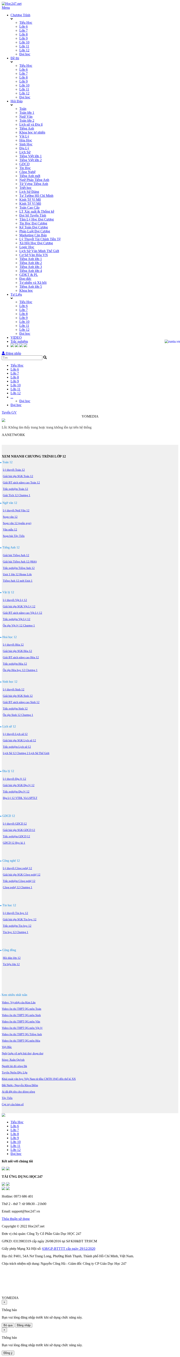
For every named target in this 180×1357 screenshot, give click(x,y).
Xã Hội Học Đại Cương (36, 243)
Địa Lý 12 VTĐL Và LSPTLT (20, 798)
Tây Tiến (7, 1098)
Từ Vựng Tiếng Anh (33, 184)
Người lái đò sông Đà (14, 1066)
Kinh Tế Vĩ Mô (30, 203)
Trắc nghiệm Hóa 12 (15, 663)
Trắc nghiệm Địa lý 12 (16, 791)
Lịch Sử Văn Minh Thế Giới (39, 251)
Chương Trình (20, 15)
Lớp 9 (23, 38)
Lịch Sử (25, 152)
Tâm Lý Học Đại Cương (36, 219)
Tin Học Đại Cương (33, 223)
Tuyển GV (9, 412)
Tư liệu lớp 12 (11, 964)
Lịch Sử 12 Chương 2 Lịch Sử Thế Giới (26, 753)
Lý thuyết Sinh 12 (13, 689)
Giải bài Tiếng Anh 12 (16, 555)
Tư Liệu (16, 294)
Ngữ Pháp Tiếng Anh (34, 180)
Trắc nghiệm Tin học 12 (17, 925)
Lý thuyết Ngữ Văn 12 (16, 510)
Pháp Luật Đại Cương (34, 231)
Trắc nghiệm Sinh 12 (15, 708)
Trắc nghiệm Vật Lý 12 (16, 619)
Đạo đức (25, 278)
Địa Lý (24, 148)
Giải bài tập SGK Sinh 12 (18, 695)
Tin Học (25, 168)
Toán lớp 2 (26, 120)
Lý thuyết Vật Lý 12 (15, 600)
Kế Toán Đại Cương (33, 227)
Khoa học (26, 290)
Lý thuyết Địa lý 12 (14, 778)
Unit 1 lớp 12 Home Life (17, 574)
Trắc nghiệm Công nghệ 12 (19, 881)
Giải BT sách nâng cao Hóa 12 (21, 657)
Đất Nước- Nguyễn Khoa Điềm (20, 1085)
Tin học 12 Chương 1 (15, 932)
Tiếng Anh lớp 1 (30, 259)
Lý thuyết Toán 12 (14, 469)
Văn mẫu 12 (10, 529)
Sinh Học (25, 144)
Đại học (24, 54)
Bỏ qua (8, 1325)
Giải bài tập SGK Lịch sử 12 (19, 740)
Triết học (25, 188)
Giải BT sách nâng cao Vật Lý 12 (22, 612)
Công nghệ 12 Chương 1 (17, 887)
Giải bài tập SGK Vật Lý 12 (19, 606)
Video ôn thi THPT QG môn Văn (21, 1021)
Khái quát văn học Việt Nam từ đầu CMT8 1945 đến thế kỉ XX (39, 1078)
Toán (22, 108)
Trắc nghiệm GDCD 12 (16, 836)
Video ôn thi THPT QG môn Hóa (21, 1040)
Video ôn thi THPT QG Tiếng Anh (22, 1034)
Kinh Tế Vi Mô (30, 199)
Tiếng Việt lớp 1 (30, 156)
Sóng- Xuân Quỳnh (13, 1059)
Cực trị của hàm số (13, 1104)
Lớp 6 (23, 26)
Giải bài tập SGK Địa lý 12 (18, 785)
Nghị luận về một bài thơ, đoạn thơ (22, 1053)
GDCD (24, 164)
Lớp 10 (24, 42)
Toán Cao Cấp (29, 207)
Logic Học (26, 247)
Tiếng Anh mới (29, 176)
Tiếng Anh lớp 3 (30, 267)
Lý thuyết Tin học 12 (15, 913)
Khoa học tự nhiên (32, 132)
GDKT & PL (28, 275)
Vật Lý (24, 136)
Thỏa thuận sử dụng (16, 1219)
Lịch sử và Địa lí (31, 124)
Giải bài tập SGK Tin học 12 (19, 919)
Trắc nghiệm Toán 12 (15, 488)
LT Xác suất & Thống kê (36, 211)
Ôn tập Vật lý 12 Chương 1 (19, 625)
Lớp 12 (24, 50)
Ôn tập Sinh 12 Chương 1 (18, 714)
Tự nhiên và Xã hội (33, 282)
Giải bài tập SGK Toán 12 (18, 476)
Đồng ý (8, 1353)
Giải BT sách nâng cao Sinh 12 (21, 702)
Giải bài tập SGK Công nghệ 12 (21, 874)
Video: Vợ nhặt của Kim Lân (19, 1002)
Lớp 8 (23, 34)
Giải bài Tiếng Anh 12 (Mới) (20, 561)
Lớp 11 (24, 46)
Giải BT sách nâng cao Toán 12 (21, 482)
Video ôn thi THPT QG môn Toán (21, 1008)
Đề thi (15, 58)
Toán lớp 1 (26, 112)
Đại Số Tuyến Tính (32, 215)
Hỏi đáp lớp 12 (12, 957)
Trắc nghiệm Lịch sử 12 (17, 746)
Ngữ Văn (25, 116)
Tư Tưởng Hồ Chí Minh (36, 195)
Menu (6, 7)
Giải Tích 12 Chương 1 (16, 495)
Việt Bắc (7, 1047)
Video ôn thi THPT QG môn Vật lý (22, 1028)
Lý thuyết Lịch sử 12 (15, 734)
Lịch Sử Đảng (29, 192)
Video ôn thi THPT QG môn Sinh (21, 1015)
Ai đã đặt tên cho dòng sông (18, 1091)
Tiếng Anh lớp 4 (30, 271)
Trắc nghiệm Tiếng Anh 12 (19, 568)
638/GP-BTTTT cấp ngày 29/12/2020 (68, 1248)
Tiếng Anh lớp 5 (30, 286)
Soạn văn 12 (10, 516)
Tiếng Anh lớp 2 (30, 263)
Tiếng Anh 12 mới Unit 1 (17, 580)
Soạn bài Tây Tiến (14, 535)
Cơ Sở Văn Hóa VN (33, 255)
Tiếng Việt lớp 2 (30, 160)
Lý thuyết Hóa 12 (13, 644)
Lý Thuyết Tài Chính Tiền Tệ (40, 239)
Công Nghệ (27, 172)
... (12, 397)
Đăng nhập (13, 353)
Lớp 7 (23, 30)
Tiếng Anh (26, 128)
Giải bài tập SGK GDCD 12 (19, 830)
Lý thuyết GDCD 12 (15, 823)
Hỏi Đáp (17, 101)
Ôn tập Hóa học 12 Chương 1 (20, 670)
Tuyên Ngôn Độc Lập (14, 1072)
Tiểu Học (25, 22)
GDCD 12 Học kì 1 (14, 842)
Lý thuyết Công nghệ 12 (17, 868)
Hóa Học (25, 140)
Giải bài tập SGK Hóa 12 (17, 651)
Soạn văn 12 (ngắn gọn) (17, 523)
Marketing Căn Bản (33, 235)
